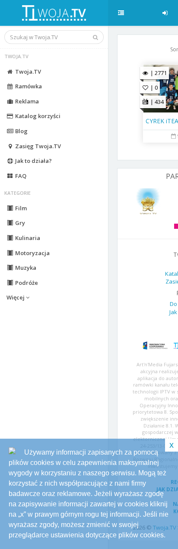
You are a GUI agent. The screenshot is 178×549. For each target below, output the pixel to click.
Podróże (26, 283)
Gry (19, 223)
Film (20, 208)
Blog (21, 131)
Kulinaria (27, 238)
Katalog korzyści (37, 116)
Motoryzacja (32, 253)
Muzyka (25, 267)
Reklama (26, 101)
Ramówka (28, 86)
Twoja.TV (27, 71)
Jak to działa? (33, 161)
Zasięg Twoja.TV (37, 146)
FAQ (20, 176)
